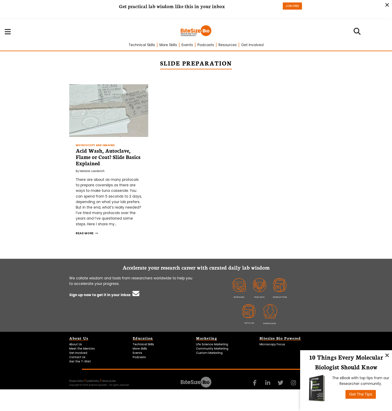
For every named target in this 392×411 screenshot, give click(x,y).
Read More (87, 233)
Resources (227, 44)
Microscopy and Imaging (95, 145)
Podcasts (205, 44)
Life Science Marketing (212, 344)
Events (187, 44)
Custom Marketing (209, 353)
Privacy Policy (76, 380)
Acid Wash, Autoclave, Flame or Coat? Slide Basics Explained (108, 157)
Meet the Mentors (82, 349)
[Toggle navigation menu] (7, 31)
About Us (75, 344)
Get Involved (252, 44)
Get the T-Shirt (80, 361)
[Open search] (357, 32)
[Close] (387, 355)
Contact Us (77, 357)
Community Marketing (212, 349)
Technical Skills (142, 44)
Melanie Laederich (92, 171)
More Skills (168, 44)
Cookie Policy (93, 380)
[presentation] (108, 110)
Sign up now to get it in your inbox (100, 294)
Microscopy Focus (272, 344)
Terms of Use (109, 380)
